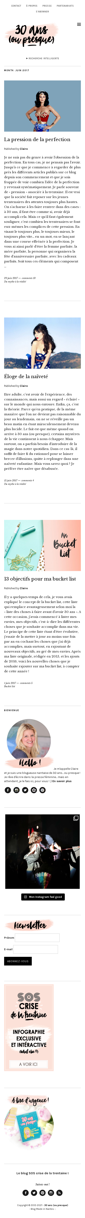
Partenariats (65, 6)
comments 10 (28, 278)
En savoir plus (62, 781)
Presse (47, 6)
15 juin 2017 (10, 480)
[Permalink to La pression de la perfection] (42, 130)
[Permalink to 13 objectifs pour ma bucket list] (42, 570)
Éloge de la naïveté (26, 376)
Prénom (9, 937)
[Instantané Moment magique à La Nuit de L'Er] (42, 851)
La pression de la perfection (37, 139)
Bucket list (9, 686)
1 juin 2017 (10, 683)
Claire (24, 148)
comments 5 (26, 683)
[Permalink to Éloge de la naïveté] (42, 367)
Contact (16, 6)
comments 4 (27, 480)
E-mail (8, 949)
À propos (32, 6)
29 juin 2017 (11, 278)
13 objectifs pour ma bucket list (40, 579)
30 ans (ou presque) (56, 1205)
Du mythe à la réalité (15, 281)
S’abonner (42, 11)
